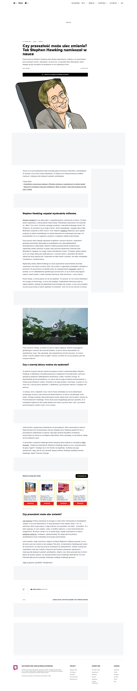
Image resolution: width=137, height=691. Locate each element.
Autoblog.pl (73, 672)
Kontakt (94, 677)
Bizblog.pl (72, 674)
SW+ (122, 3)
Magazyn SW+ (73, 670)
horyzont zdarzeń (68, 599)
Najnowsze (75, 3)
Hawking (64, 231)
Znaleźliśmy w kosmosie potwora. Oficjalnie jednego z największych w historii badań (54, 184)
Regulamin (94, 679)
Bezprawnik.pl (73, 679)
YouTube (116, 677)
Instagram (116, 674)
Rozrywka (102, 3)
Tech (83, 3)
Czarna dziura (57, 599)
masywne (72, 269)
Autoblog (113, 3)
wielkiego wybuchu (30, 534)
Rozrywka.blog (74, 677)
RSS (115, 681)
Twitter (115, 672)
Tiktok (115, 679)
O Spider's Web (96, 670)
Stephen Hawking (29, 220)
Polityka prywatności (95, 682)
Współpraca (95, 672)
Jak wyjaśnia (27, 521)
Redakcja (94, 674)
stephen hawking (82, 599)
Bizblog (91, 3)
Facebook (116, 670)
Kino (75, 599)
